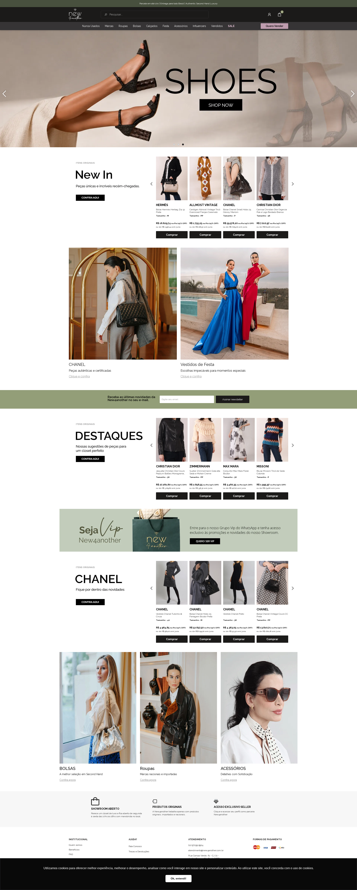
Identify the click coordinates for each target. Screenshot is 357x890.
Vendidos (217, 26)
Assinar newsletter (232, 399)
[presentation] (4, 93)
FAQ (71, 854)
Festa (166, 26)
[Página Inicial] (75, 14)
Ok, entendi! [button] (178, 878)
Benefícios (74, 849)
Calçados (151, 26)
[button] (174, 144)
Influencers (199, 26)
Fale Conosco (135, 846)
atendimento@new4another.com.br (205, 850)
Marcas (109, 26)
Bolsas (137, 26)
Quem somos (75, 845)
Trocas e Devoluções (139, 851)
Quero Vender (274, 26)
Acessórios (181, 26)
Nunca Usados (91, 26)
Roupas (123, 26)
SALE (231, 26)
